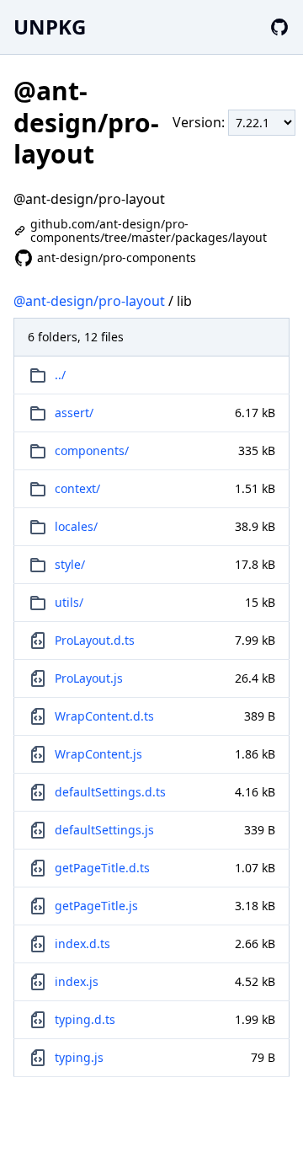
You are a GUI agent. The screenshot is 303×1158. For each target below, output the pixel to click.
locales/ (76, 526)
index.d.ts (82, 944)
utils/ (69, 602)
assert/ (74, 413)
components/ (92, 450)
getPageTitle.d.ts (102, 868)
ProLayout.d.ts (95, 640)
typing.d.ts (85, 1019)
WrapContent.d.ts (104, 716)
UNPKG (49, 26)
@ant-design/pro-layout (89, 301)
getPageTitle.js (96, 906)
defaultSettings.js (104, 830)
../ (60, 375)
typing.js (79, 1057)
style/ (70, 564)
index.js (76, 981)
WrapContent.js (98, 754)
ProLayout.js (89, 678)
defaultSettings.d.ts (110, 792)
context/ (77, 488)
